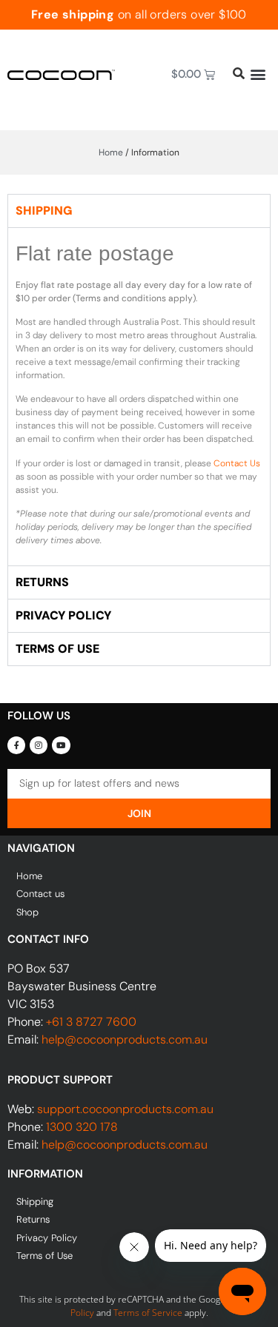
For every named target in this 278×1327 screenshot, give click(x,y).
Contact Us (237, 463)
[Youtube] (61, 745)
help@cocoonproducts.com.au (125, 1039)
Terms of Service (147, 1312)
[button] (257, 74)
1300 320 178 (82, 1127)
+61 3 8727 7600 (91, 1021)
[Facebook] (16, 745)
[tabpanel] (139, 396)
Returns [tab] (42, 582)
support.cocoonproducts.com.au (125, 1109)
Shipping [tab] (44, 210)
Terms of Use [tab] (57, 648)
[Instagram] (38, 745)
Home (111, 152)
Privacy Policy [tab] (63, 615)
